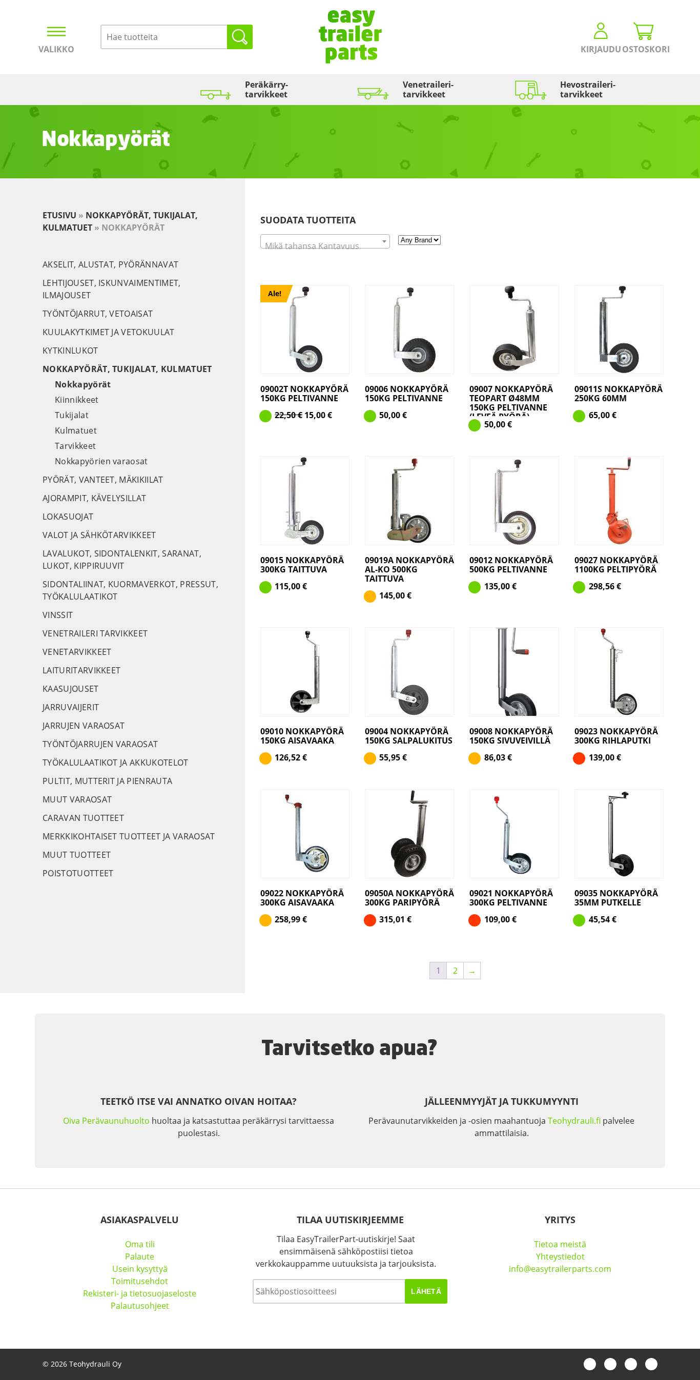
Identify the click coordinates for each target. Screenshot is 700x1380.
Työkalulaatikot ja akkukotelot (116, 762)
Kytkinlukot (70, 350)
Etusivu (59, 215)
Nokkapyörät (83, 384)
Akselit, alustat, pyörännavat (110, 264)
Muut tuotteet (77, 854)
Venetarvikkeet (77, 651)
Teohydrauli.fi (574, 1120)
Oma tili (140, 1244)
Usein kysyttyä (140, 1268)
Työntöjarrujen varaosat (100, 744)
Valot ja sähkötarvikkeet (99, 535)
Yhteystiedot (560, 1256)
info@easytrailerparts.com (560, 1268)
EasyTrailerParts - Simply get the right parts (350, 37)
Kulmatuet (76, 430)
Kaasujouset (71, 688)
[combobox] (325, 241)
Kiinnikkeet (77, 399)
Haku (240, 37)
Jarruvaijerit (71, 707)
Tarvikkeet (75, 445)
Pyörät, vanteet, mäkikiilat (103, 479)
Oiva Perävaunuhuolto (106, 1120)
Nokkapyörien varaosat (101, 461)
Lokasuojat (68, 516)
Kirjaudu (601, 49)
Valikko (56, 49)
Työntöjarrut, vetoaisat (98, 313)
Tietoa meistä (560, 1244)
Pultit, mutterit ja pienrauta (107, 781)
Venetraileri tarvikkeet (95, 633)
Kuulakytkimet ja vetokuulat (109, 332)
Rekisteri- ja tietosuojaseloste (139, 1293)
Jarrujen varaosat (84, 725)
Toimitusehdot (139, 1281)
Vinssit (58, 615)
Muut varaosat (77, 799)
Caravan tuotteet (83, 817)
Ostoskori (643, 49)
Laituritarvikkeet (81, 670)
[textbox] (325, 246)
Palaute (139, 1256)
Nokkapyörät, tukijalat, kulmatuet (127, 369)
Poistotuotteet (78, 873)
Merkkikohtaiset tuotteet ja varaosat (129, 836)
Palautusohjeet (140, 1305)
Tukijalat (72, 415)
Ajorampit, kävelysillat (94, 498)
